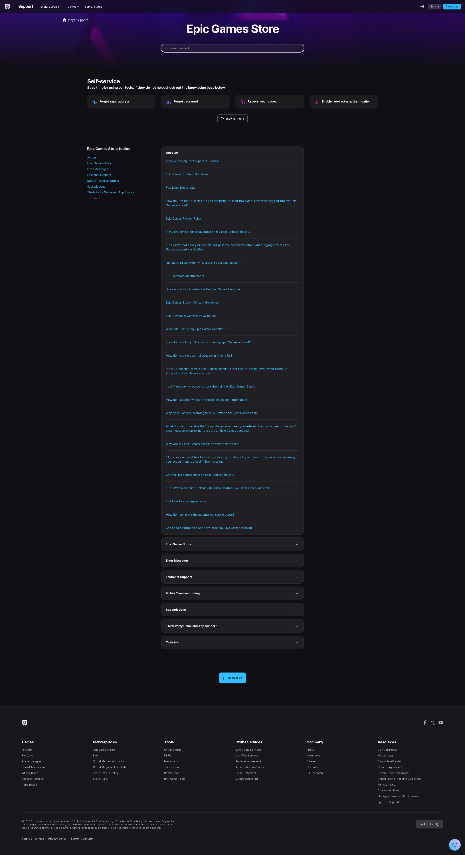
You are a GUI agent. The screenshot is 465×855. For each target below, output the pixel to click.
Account (93, 157)
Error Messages (97, 169)
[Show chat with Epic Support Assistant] (455, 845)
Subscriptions (96, 186)
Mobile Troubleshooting (103, 180)
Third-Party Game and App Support (111, 192)
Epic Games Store (99, 163)
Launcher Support (99, 175)
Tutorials (93, 198)
